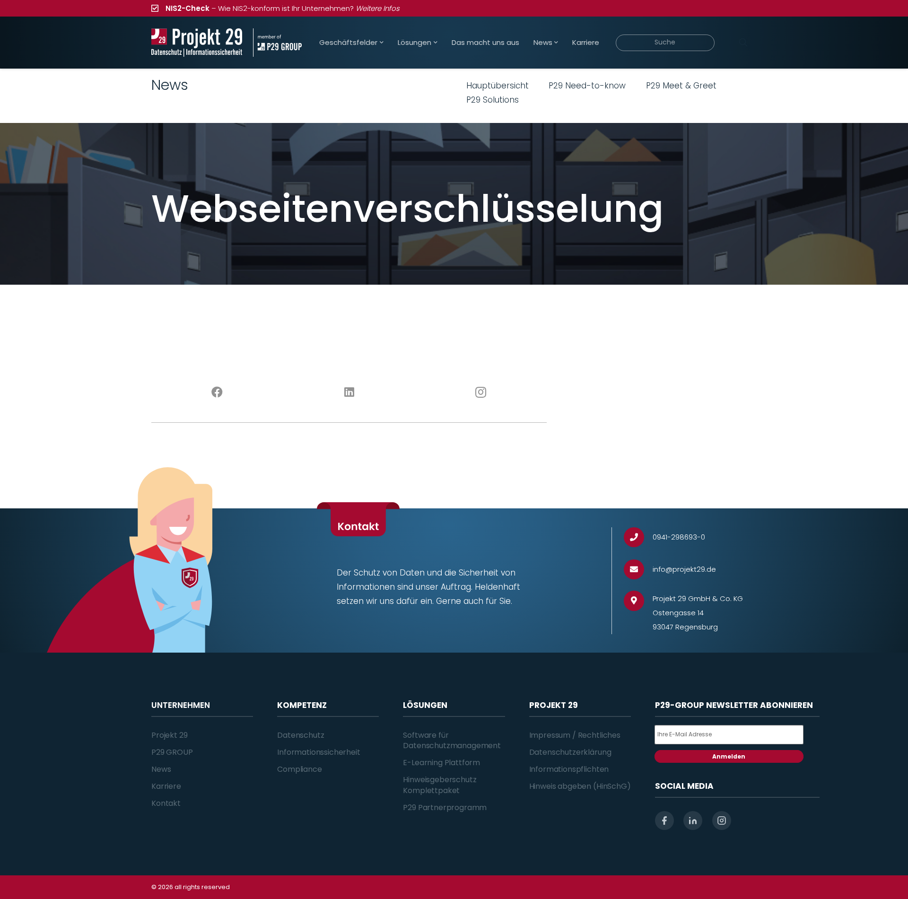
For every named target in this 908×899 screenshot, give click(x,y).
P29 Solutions (492, 99)
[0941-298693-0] (638, 537)
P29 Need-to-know (587, 85)
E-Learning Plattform (441, 762)
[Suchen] (743, 42)
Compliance (299, 769)
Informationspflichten (569, 769)
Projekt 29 (169, 735)
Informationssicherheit (318, 752)
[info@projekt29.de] (638, 569)
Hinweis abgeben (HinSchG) (580, 786)
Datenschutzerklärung (570, 752)
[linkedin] (692, 820)
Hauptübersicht (497, 85)
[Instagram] (481, 392)
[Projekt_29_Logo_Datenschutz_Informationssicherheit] (196, 42)
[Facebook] (217, 392)
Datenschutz (300, 735)
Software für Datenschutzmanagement (452, 740)
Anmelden (728, 756)
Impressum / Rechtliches (574, 735)
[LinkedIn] (349, 392)
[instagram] (721, 820)
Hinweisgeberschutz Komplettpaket (439, 784)
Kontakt (166, 803)
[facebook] (664, 820)
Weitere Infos (378, 8)
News (161, 769)
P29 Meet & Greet (681, 85)
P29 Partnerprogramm (445, 807)
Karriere (166, 786)
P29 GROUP (172, 752)
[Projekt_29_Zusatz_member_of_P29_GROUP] (277, 42)
